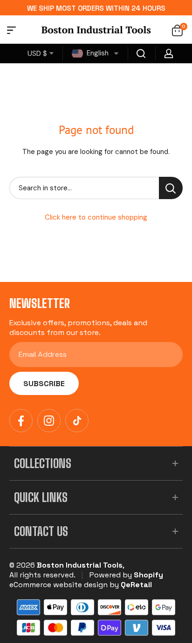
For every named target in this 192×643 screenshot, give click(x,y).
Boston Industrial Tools (80, 565)
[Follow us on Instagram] (49, 420)
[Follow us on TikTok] (77, 420)
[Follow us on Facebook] (21, 420)
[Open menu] (11, 32)
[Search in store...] (171, 188)
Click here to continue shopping (96, 217)
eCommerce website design (58, 584)
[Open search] (141, 53)
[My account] (168, 53)
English (97, 53)
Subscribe (44, 383)
